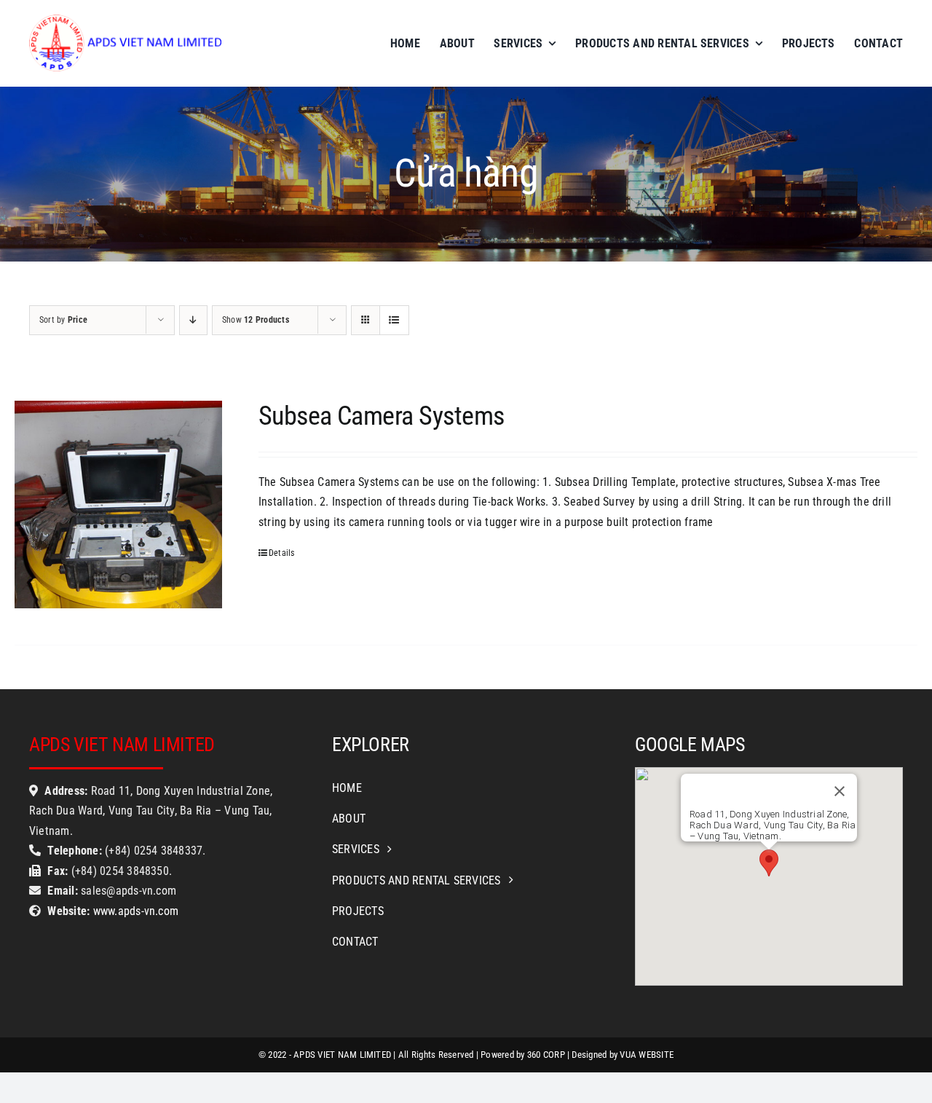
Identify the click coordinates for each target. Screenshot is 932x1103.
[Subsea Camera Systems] (118, 504)
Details (282, 553)
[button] (768, 862)
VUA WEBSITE (647, 1054)
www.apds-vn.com (134, 911)
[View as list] (394, 320)
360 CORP (546, 1054)
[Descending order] (193, 320)
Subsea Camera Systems (381, 416)
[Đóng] (839, 791)
